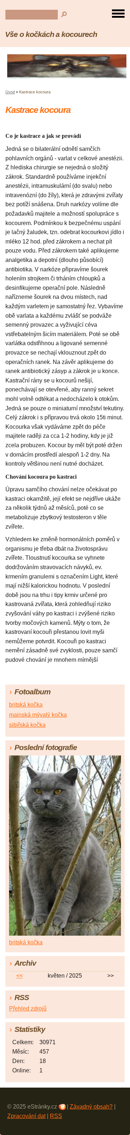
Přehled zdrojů (28, 1008)
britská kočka (26, 705)
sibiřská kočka (27, 725)
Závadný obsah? (91, 1107)
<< (19, 976)
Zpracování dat (26, 1116)
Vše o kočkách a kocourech (51, 34)
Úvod (10, 92)
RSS (56, 1116)
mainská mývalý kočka (38, 715)
